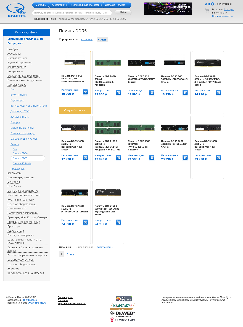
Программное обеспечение (23, 221)
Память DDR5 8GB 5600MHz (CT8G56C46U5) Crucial (174, 79)
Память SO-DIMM (22, 163)
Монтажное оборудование (22, 190)
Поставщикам (65, 297)
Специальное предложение (25, 38)
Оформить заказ (221, 16)
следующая (104, 246)
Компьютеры (14, 173)
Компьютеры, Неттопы (20, 177)
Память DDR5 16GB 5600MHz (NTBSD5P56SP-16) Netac (72, 145)
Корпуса (15, 122)
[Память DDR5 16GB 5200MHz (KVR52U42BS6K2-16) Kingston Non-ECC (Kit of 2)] (108, 137)
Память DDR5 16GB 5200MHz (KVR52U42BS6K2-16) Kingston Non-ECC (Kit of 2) (107, 146)
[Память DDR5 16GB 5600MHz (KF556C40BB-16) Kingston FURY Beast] (108, 202)
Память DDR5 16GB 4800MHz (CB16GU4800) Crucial (174, 143)
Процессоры (17, 168)
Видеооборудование (19, 62)
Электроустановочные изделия (25, 273)
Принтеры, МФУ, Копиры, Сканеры (27, 217)
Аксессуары (14, 53)
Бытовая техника (17, 58)
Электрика (13, 268)
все (72, 254)
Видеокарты (17, 100)
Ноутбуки (12, 49)
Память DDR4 (20, 153)
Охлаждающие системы (24, 138)
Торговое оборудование (21, 264)
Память (14, 144)
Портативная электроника (22, 213)
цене (103, 39)
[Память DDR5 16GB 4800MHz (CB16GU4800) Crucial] (174, 137)
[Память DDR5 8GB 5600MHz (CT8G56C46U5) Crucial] (174, 72)
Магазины (41, 5)
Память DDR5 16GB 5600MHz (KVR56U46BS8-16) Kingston (139, 145)
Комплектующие (16, 84)
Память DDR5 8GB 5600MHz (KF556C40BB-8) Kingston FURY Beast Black (207, 80)
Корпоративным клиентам (85, 5)
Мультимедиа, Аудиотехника (23, 195)
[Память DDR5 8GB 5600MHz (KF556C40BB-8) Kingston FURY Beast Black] (207, 72)
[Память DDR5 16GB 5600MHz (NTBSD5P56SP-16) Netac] (74, 137)
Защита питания (16, 67)
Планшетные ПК (17, 208)
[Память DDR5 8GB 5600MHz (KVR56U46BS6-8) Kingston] (108, 72)
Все (12, 89)
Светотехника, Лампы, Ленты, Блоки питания (24, 241)
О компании (58, 5)
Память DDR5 (20, 158)
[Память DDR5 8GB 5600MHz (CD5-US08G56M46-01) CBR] (74, 71)
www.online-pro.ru (37, 302)
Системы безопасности (20, 259)
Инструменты (15, 71)
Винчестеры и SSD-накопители (28, 105)
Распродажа (15, 43)
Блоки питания (18, 94)
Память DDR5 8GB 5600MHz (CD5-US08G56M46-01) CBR (73, 78)
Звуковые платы (19, 116)
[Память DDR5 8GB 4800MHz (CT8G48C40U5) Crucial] (141, 72)
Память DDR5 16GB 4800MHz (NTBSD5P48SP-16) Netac (205, 145)
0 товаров (229, 9)
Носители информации (20, 199)
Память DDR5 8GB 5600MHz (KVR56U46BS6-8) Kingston (105, 80)
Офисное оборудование (21, 204)
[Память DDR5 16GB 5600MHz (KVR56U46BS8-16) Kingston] (141, 137)
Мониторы (13, 181)
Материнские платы (22, 127)
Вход (207, 3)
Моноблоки (14, 186)
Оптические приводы (22, 133)
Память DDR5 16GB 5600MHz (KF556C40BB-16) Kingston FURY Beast (107, 210)
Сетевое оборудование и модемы (27, 255)
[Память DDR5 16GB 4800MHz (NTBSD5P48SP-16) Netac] (207, 137)
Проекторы (13, 226)
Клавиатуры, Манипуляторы (23, 75)
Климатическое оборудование (25, 80)
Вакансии (63, 300)
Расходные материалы (20, 235)
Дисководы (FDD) (20, 111)
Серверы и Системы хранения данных (25, 249)
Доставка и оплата (115, 5)
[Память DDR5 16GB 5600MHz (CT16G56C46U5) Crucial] (74, 202)
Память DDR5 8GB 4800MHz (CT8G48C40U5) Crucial (141, 79)
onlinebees (31, 300)
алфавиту (87, 39)
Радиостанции (15, 230)
